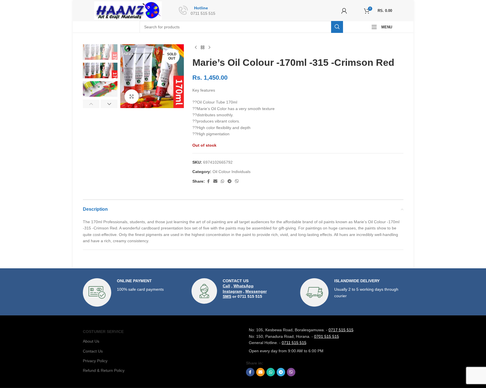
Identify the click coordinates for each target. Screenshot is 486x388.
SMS (227, 296)
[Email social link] (215, 181)
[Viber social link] (237, 181)
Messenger (256, 291)
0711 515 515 (294, 342)
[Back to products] (202, 47)
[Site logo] (128, 10)
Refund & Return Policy (104, 370)
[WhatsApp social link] (222, 181)
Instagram (232, 291)
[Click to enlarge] (132, 96)
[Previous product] (195, 47)
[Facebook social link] (208, 181)
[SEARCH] (337, 27)
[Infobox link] (134, 292)
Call (226, 286)
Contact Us (93, 351)
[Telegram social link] (229, 181)
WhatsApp (243, 286)
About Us (91, 341)
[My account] (344, 10)
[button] (91, 104)
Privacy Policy (95, 361)
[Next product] (209, 47)
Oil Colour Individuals (232, 171)
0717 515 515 (341, 330)
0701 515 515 (326, 336)
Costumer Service (103, 331)
